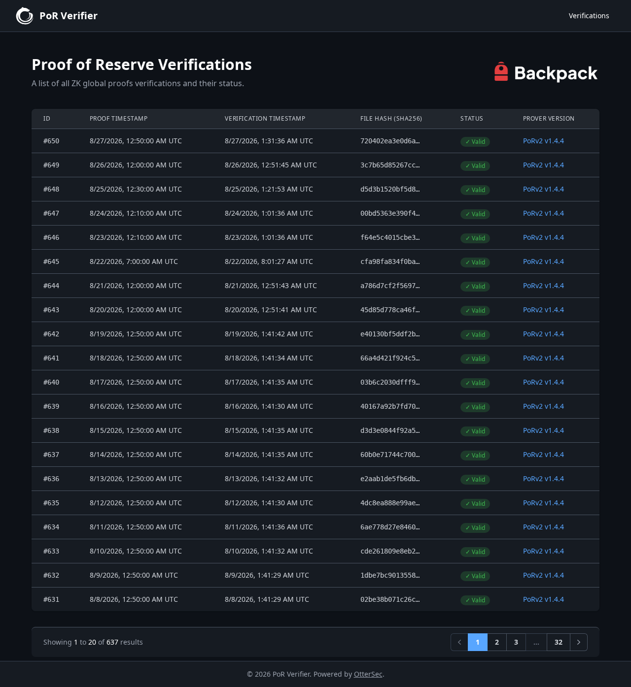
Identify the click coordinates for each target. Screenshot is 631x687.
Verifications (589, 15)
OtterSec (368, 674)
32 (558, 642)
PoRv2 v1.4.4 (543, 140)
